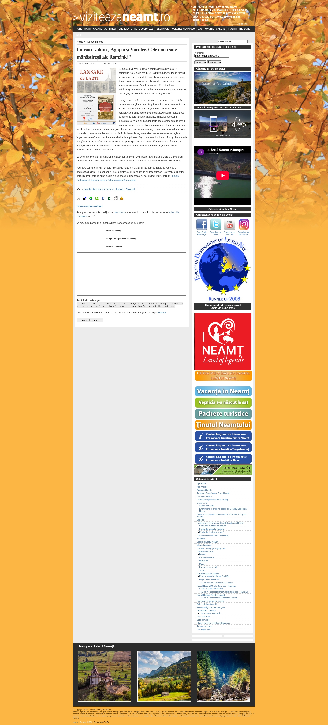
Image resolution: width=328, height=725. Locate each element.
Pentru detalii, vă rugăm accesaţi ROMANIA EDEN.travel (223, 306)
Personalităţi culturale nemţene (211, 607)
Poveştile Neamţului (183, 29)
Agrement (110, 29)
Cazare (97, 29)
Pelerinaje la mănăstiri (207, 604)
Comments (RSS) (101, 722)
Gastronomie (206, 29)
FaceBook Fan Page (202, 233)
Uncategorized (203, 629)
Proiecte (244, 29)
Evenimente (125, 29)
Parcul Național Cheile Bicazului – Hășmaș (216, 586)
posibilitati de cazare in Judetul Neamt (109, 189)
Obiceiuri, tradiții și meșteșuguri (211, 548)
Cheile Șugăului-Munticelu (211, 588)
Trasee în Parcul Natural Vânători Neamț (218, 598)
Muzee (202, 564)
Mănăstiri (203, 561)
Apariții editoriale (204, 490)
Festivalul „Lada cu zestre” (211, 532)
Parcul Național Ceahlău (208, 573)
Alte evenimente (94, 41)
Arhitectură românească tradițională (213, 493)
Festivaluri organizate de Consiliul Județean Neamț (220, 523)
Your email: (199, 53)
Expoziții (200, 520)
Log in (75, 722)
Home (79, 29)
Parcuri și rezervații (208, 567)
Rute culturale (143, 29)
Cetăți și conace (206, 557)
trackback (120, 212)
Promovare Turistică (206, 610)
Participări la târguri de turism (210, 601)
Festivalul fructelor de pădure (212, 526)
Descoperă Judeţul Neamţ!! (96, 646)
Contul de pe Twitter (215, 233)
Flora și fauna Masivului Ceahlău (214, 576)
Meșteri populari (204, 545)
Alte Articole (202, 487)
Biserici (202, 554)
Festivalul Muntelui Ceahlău (211, 529)
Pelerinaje (162, 29)
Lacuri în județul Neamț (207, 542)
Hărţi (87, 29)
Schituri (202, 570)
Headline (201, 538)
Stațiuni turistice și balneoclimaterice (213, 623)
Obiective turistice (205, 551)
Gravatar (162, 312)
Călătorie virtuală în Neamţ (222, 209)
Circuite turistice (204, 496)
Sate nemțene (203, 620)
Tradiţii (232, 29)
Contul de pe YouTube (229, 233)
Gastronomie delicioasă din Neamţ (212, 535)
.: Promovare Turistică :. (210, 613)
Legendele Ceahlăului (209, 579)
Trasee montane (204, 626)
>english (242, 23)
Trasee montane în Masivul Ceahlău (216, 583)
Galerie (220, 29)
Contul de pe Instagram (243, 233)
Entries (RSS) (86, 722)
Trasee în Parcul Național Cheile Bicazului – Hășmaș (223, 592)
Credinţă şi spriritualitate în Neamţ (212, 500)
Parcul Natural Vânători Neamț (211, 595)
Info (78, 35)
